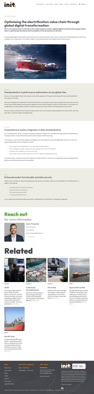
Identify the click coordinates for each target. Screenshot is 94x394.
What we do (7, 368)
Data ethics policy (33, 390)
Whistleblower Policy (59, 390)
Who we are (7, 381)
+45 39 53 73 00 (47, 371)
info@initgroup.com (47, 373)
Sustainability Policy (49, 390)
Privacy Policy (41, 390)
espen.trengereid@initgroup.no (34, 233)
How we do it (49, 4)
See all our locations (44, 376)
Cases (56, 4)
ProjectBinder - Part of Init (26, 370)
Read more (15, 304)
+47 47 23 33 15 (30, 230)
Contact (66, 4)
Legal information (9, 384)
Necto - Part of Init (24, 368)
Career (61, 4)
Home (6, 364)
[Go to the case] (14, 270)
